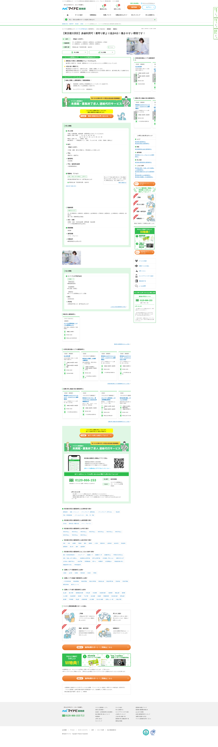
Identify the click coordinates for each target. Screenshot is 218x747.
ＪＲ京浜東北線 (67, 581)
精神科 (90, 543)
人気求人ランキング (121, 714)
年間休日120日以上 (118, 554)
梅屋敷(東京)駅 (79, 592)
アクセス (111, 47)
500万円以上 (101, 531)
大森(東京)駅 (102, 592)
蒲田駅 (123, 592)
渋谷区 (89, 573)
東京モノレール (75, 584)
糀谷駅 (79, 596)
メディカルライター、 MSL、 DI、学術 (84, 515)
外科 (69, 543)
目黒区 (76, 573)
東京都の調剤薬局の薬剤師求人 (143, 162)
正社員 (64, 523)
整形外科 (102, 543)
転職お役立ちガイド (121, 15)
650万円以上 (66, 535)
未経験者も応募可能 (85, 558)
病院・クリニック (74, 512)
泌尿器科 (82, 546)
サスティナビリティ (83, 730)
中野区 (94, 573)
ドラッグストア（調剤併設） (88, 512)
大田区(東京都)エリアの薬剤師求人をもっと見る (118, 383)
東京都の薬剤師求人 (140, 141)
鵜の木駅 (71, 592)
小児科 (96, 543)
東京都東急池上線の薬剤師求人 (143, 149)
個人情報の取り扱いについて (102, 714)
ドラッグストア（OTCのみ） (105, 512)
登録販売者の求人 (118, 561)
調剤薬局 (65, 512)
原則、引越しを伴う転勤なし (75, 176)
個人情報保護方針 (111, 730)
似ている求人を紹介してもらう (94, 435)
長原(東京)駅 (114, 596)
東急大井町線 (92, 581)
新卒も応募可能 (96, 558)
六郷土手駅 (118, 599)
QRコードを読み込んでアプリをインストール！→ (97, 468)
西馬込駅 (122, 596)
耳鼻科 (80, 543)
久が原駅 (65, 596)
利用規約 (97, 716)
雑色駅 (99, 596)
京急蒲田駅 (73, 596)
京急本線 (118, 581)
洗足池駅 (93, 596)
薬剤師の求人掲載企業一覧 (122, 718)
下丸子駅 (86, 596)
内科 (64, 543)
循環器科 (65, 546)
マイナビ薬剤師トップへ (101, 707)
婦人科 (71, 546)
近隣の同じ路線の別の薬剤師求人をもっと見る (119, 421)
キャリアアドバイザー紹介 (122, 712)
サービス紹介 (79, 15)
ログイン (148, 7)
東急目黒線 (84, 581)
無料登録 (134, 7)
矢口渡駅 (92, 599)
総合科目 (116, 543)
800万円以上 (83, 535)
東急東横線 (76, 581)
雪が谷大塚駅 (99, 599)
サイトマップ (98, 721)
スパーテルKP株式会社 (81, 29)
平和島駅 (71, 599)
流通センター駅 (109, 599)
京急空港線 (125, 581)
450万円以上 (92, 531)
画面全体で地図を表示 (71, 186)
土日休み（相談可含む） (69, 561)
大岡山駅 (88, 592)
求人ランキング (135, 15)
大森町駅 (110, 592)
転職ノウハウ (107, 15)
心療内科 (109, 543)
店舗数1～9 (71, 279)
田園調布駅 (106, 596)
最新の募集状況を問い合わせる (94, 116)
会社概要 (64, 730)
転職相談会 (93, 15)
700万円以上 (75, 535)
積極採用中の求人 (67, 564)
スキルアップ (81, 554)
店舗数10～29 (98, 554)
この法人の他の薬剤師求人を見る (118, 306)
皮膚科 (74, 543)
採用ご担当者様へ (134, 3)
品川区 (70, 573)
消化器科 (123, 543)
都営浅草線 (66, 584)
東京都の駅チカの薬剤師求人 (143, 175)
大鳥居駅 (94, 592)
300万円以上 (66, 531)
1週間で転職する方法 (141, 716)
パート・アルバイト (86, 523)
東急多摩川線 (109, 581)
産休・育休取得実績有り (69, 554)
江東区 (64, 573)
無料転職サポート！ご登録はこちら (94, 647)
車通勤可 (100, 561)
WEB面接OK (77, 564)
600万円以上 (118, 531)
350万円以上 (75, 531)
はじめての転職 (139, 712)
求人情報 (76, 52)
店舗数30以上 (107, 554)
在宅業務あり (108, 561)
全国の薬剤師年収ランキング (143, 714)
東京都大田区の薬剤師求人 (142, 143)
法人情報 (103, 52)
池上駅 (64, 592)
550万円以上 (110, 531)
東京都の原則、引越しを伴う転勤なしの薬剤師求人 (144, 169)
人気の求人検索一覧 (121, 716)
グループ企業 (100, 730)
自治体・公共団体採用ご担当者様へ (104, 712)
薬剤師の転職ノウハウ (141, 707)
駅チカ (84, 176)
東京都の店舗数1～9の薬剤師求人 (144, 177)
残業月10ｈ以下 (72, 210)
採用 (92, 730)
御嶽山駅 (117, 592)
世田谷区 (82, 573)
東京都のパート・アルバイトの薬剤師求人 (144, 155)
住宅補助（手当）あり (108, 558)
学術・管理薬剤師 (67, 515)
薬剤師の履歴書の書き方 (142, 709)
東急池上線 (101, 581)
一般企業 (117, 512)
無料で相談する (122, 182)
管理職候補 (87, 561)
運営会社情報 (119, 721)
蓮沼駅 (64, 599)
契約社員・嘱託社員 (74, 523)
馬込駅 (77, 599)
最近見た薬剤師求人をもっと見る (122, 344)
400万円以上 (83, 531)
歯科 (77, 546)
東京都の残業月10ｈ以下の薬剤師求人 (144, 172)
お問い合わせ (98, 718)
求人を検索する (150, 15)
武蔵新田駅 (84, 599)
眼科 (85, 543)
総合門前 (80, 561)
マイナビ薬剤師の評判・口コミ (143, 718)
